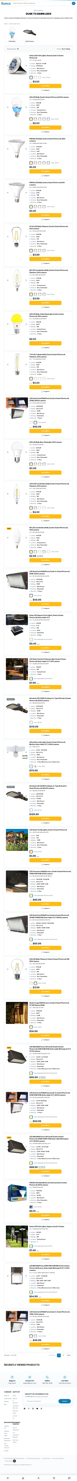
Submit (64, 1401)
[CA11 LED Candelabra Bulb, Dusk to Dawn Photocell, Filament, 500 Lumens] (17, 494)
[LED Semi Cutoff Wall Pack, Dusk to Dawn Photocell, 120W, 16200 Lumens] (17, 408)
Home (5, 23)
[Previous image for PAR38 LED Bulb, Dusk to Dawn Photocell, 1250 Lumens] (7, 149)
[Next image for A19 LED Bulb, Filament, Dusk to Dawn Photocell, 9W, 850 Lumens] (26, 969)
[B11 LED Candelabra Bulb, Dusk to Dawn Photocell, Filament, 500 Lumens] (17, 280)
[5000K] (35, 77)
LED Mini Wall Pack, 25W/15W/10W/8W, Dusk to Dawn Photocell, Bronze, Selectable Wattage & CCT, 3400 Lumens (49, 1268)
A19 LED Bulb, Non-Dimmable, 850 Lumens (45, 442)
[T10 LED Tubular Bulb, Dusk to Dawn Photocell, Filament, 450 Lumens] (17, 365)
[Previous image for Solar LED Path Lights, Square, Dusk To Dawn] (7, 1236)
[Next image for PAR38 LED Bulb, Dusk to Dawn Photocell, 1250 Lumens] (26, 149)
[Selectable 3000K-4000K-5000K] (31, 939)
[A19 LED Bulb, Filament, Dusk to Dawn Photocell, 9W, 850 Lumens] (17, 969)
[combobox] (41, 3)
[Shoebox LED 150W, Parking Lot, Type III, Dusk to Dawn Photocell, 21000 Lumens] (17, 708)
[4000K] (39, 119)
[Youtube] (37, 1408)
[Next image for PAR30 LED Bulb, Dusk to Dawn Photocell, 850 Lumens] (26, 192)
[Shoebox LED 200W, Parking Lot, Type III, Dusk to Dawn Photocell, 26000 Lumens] (17, 796)
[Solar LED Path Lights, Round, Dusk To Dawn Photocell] (17, 66)
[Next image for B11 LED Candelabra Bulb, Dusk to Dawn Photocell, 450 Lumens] (26, 537)
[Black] (35, 766)
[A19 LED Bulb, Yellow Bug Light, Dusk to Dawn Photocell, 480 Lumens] (17, 324)
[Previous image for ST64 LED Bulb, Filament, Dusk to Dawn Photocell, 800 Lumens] (7, 236)
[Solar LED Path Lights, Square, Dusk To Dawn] (17, 1237)
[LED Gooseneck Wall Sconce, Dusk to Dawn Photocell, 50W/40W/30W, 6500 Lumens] (17, 881)
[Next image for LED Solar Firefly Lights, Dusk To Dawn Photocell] (26, 840)
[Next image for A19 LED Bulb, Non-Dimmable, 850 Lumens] (26, 452)
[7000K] (31, 77)
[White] (31, 766)
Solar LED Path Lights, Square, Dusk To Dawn (46, 1226)
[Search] (73, 3)
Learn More (45, 86)
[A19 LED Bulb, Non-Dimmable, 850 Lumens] (17, 452)
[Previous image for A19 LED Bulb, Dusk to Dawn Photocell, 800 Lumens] (7, 107)
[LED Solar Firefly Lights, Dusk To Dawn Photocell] (17, 840)
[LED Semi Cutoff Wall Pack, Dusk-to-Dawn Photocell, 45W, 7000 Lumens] (17, 1322)
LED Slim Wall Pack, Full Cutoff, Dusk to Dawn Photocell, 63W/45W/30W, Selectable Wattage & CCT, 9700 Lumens (50, 1049)
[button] (10, 1461)
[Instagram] (33, 1408)
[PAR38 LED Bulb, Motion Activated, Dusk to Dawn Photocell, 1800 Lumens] (17, 1193)
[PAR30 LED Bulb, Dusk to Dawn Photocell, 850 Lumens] (17, 193)
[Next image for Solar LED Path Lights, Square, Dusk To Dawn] (26, 1236)
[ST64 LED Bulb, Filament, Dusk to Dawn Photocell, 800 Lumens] (17, 236)
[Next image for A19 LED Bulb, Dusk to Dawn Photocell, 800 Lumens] (26, 107)
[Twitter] (28, 1408)
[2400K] (31, 851)
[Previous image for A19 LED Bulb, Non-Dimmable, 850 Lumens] (7, 452)
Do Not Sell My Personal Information (14, 1458)
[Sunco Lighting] (6, 3)
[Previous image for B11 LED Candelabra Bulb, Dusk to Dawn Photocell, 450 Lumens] (7, 537)
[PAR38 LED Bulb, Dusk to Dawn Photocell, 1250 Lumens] (17, 149)
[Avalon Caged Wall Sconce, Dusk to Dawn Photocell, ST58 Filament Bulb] (17, 1013)
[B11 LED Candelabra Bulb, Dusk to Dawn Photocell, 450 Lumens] (17, 538)
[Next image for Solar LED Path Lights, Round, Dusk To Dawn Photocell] (26, 65)
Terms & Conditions (58, 1458)
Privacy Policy (46, 1458)
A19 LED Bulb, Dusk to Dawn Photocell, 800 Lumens (49, 97)
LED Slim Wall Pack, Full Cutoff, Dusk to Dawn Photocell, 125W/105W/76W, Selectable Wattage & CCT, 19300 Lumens (48, 1139)
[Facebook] (24, 1408)
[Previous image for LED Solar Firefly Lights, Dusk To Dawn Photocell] (7, 840)
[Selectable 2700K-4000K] (31, 639)
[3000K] (39, 77)
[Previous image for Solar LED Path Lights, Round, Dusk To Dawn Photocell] (7, 65)
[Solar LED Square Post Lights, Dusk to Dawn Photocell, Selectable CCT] (17, 625)
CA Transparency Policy (33, 1458)
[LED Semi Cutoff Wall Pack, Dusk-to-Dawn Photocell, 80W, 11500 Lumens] (17, 581)
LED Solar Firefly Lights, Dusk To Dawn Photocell (48, 830)
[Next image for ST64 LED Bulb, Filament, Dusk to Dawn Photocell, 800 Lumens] (26, 236)
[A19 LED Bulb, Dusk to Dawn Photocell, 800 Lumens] (17, 107)
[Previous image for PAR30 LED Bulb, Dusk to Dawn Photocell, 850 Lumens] (7, 192)
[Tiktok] (41, 1408)
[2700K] (31, 119)
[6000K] (48, 119)
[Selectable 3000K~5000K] (31, 895)
